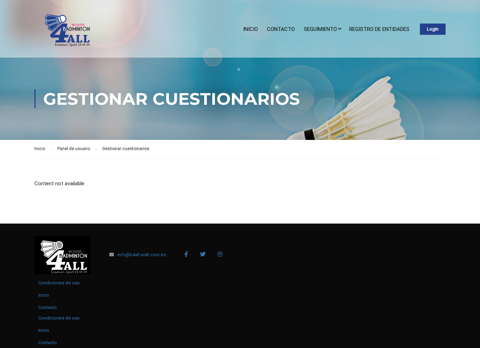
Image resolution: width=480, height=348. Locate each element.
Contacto (281, 29)
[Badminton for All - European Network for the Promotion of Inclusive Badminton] (64, 32)
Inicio (250, 29)
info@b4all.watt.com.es (141, 254)
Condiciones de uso (59, 282)
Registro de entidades (379, 29)
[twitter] (203, 254)
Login (433, 29)
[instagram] (220, 254)
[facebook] (186, 254)
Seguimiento (320, 29)
